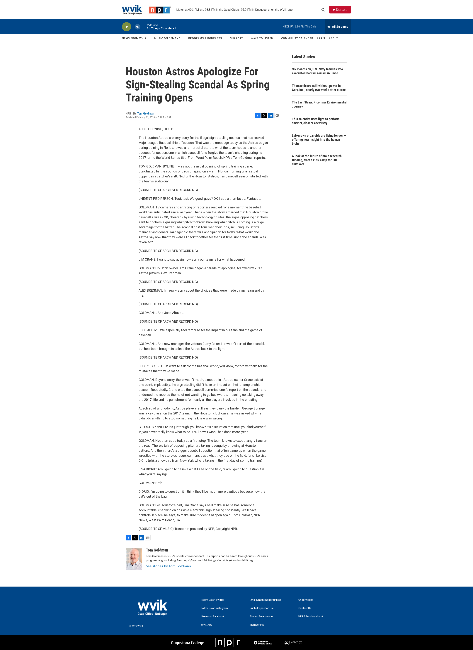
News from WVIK (134, 38)
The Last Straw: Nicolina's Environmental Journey (319, 104)
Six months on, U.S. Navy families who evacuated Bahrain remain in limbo (317, 71)
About (333, 38)
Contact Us (304, 608)
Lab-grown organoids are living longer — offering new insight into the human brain (319, 140)
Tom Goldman (145, 113)
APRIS (321, 38)
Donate (341, 10)
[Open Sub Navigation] (149, 38)
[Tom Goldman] (134, 559)
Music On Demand (167, 38)
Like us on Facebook (212, 616)
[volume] (138, 27)
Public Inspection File (262, 608)
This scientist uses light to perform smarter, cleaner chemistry (315, 121)
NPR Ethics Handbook (310, 616)
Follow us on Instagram (214, 608)
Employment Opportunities (265, 600)
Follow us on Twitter (212, 600)
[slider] (143, 27)
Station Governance (261, 616)
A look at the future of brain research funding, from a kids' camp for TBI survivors (317, 160)
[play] (127, 27)
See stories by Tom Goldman (168, 566)
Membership (257, 624)
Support (236, 38)
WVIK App (206, 624)
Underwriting (305, 600)
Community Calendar (297, 38)
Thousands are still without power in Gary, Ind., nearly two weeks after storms (319, 88)
